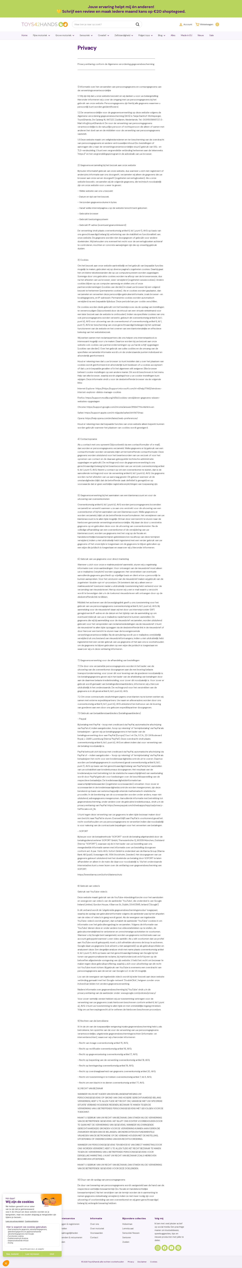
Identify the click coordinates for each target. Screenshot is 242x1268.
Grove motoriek (63, 35)
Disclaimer (142, 1262)
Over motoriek (97, 1228)
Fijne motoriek (40, 35)
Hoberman (127, 1224)
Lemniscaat (128, 1228)
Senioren (126, 1237)
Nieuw (201, 35)
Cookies (153, 1262)
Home (24, 35)
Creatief (102, 35)
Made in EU (186, 35)
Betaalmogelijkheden (68, 1233)
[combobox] (107, 24)
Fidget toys (144, 35)
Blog (160, 35)
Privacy (131, 1262)
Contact (94, 1237)
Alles (173, 35)
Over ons (94, 1224)
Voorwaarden (96, 1233)
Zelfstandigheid (122, 35)
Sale (211, 35)
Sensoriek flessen (130, 1233)
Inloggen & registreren (68, 1224)
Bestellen (62, 1228)
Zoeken (125, 1242)
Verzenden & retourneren (70, 1237)
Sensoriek (85, 35)
